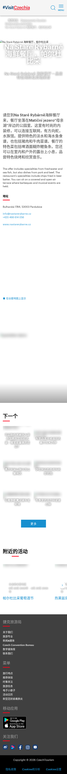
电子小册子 (9, 690)
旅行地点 (8, 673)
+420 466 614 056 (13, 217)
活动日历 (8, 694)
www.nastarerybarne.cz (17, 224)
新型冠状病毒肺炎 (13, 698)
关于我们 (8, 632)
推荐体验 (13, 20)
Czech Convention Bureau (18, 644)
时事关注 (8, 681)
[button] (53, 8)
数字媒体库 (9, 649)
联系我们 (8, 653)
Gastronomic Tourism (33, 20)
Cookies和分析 (31, 769)
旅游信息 (8, 686)
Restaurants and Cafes (18, 23)
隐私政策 (11, 769)
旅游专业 (8, 636)
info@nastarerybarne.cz (17, 213)
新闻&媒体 (8, 640)
